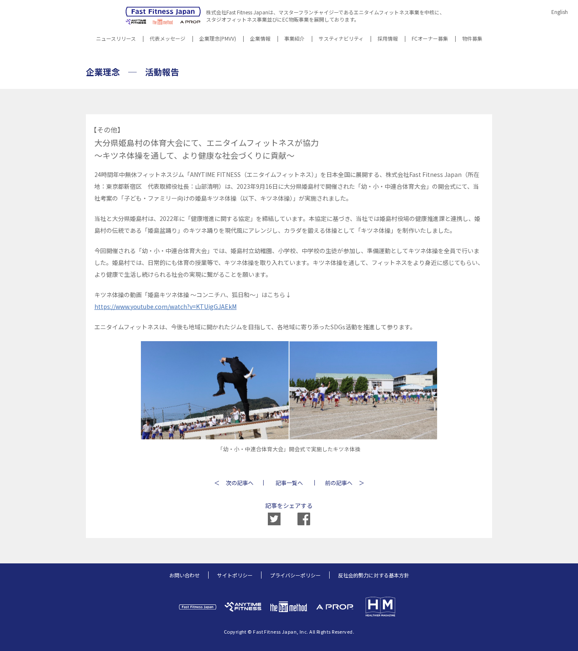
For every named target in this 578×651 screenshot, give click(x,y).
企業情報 (260, 39)
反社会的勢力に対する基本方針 (373, 575)
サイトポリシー (235, 575)
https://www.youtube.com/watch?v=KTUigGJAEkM (165, 306)
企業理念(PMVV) (217, 39)
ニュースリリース (116, 39)
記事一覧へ (289, 483)
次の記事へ (239, 483)
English (559, 11)
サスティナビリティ (341, 39)
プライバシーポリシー (295, 575)
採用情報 (387, 39)
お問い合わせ (184, 575)
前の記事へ (338, 483)
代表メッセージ (167, 39)
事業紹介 (294, 39)
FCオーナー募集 (430, 39)
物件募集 (472, 39)
